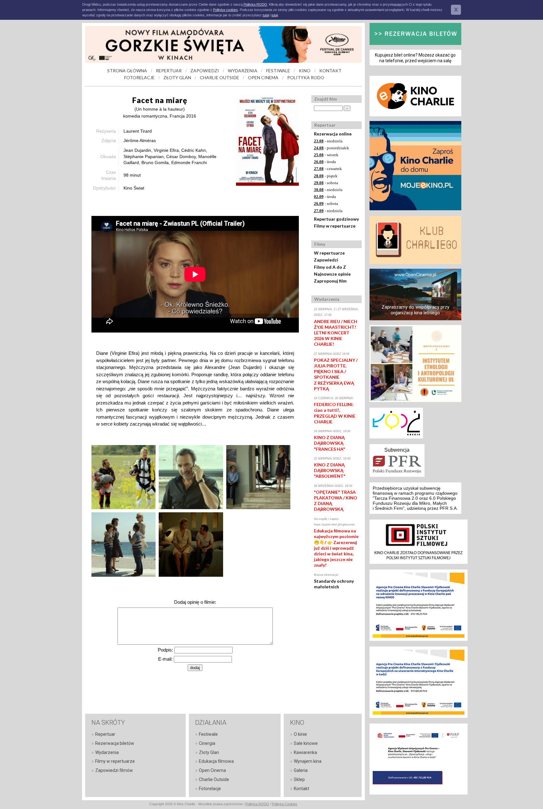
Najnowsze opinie (332, 274)
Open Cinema (212, 770)
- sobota (326, 182)
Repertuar (105, 734)
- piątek (325, 175)
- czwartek (328, 168)
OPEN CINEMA (263, 77)
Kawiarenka (305, 752)
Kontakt (301, 788)
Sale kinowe (306, 743)
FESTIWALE (278, 70)
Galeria (301, 770)
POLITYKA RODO (305, 77)
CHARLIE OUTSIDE (219, 77)
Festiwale (208, 734)
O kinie (300, 734)
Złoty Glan (209, 752)
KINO (304, 70)
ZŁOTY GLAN (177, 77)
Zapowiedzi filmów (114, 770)
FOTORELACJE (139, 77)
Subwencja (396, 450)
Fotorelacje (210, 788)
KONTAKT (330, 70)
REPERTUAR (169, 70)
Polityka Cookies (284, 804)
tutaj (266, 15)
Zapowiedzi (326, 259)
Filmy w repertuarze (334, 225)
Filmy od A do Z (330, 267)
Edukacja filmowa (216, 761)
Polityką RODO (255, 4)
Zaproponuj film (330, 280)
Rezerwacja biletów (114, 743)
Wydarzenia (107, 752)
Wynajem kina (307, 761)
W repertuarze (329, 253)
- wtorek (326, 154)
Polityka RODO (257, 804)
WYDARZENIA (242, 70)
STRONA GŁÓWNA (127, 70)
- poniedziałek (331, 148)
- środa (325, 161)
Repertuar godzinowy (336, 219)
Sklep (299, 779)
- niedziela (328, 141)
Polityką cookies (225, 10)
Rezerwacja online (333, 133)
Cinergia (207, 743)
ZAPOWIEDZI (204, 70)
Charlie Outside (214, 779)
